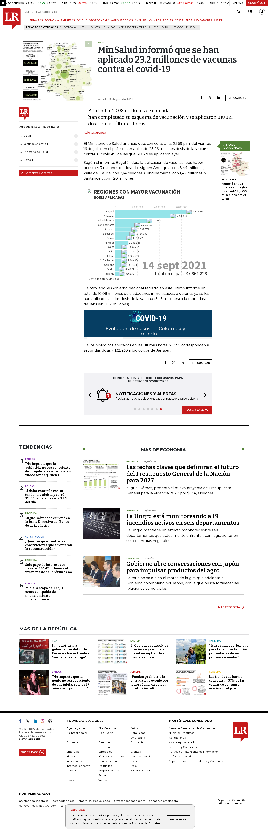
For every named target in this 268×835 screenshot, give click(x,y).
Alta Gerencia (107, 728)
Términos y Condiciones (184, 747)
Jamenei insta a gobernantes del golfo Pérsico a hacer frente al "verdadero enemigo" (71, 651)
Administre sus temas (38, 172)
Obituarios (105, 765)
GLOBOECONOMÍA (97, 20)
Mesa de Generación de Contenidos (192, 728)
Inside (134, 761)
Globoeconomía (140, 756)
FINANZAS (36, 20)
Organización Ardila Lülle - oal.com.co (232, 802)
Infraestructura (107, 761)
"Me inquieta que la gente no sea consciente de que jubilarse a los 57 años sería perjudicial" (71, 682)
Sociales (72, 779)
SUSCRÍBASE (257, 3)
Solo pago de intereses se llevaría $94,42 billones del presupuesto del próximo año (48, 568)
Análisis (134, 728)
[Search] (238, 12)
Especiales (105, 751)
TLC (156, 27)
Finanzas (109, 27)
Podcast (72, 770)
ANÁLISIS (140, 20)
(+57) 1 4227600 (30, 738)
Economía (70, 27)
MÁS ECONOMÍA (229, 607)
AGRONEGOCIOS (122, 20)
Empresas (73, 751)
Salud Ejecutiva (140, 770)
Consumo (215, 671)
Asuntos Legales (77, 732)
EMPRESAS (68, 20)
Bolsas (30, 486)
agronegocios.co (64, 800)
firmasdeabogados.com (129, 800)
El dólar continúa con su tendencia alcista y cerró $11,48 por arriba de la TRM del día (46, 496)
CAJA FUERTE (183, 20)
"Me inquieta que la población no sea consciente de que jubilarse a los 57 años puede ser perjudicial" (48, 469)
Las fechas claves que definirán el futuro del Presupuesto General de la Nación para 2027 (182, 474)
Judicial (135, 671)
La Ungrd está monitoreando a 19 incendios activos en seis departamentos (182, 519)
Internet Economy (78, 765)
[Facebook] (202, 98)
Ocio (133, 765)
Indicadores (74, 761)
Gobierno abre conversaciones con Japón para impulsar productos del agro (182, 567)
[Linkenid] (37, 721)
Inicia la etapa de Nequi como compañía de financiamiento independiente (44, 593)
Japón (166, 27)
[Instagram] (44, 721)
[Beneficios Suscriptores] (250, 12)
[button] (89, 395)
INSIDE (218, 20)
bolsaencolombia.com (163, 800)
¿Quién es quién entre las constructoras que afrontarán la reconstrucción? (48, 545)
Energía (135, 640)
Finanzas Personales (111, 756)
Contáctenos (177, 737)
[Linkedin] (218, 98)
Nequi (83, 27)
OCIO (80, 20)
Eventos (135, 751)
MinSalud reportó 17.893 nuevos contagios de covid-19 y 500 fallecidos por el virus (235, 189)
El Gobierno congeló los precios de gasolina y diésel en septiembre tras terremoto (149, 651)
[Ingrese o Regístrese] (262, 12)
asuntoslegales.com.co (34, 800)
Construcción (34, 536)
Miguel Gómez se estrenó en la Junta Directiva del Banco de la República (47, 521)
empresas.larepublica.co (94, 800)
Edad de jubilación (184, 27)
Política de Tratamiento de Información (194, 751)
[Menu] (27, 20)
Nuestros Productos (181, 732)
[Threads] (51, 721)
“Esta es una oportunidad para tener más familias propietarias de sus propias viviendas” (228, 651)
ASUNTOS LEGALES (160, 20)
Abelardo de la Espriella (134, 27)
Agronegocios (76, 728)
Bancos (95, 27)
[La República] (12, 19)
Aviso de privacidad (181, 742)
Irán (54, 640)
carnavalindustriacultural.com (38, 805)
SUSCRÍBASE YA (197, 409)
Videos (102, 779)
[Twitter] (210, 98)
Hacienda (31, 513)
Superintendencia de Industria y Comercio (196, 761)
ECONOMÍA (52, 20)
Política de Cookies (146, 823)
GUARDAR (239, 97)
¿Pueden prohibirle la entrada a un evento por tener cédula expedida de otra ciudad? (149, 682)
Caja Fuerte (105, 732)
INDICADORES (203, 20)
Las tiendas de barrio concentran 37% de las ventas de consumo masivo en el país (227, 682)
